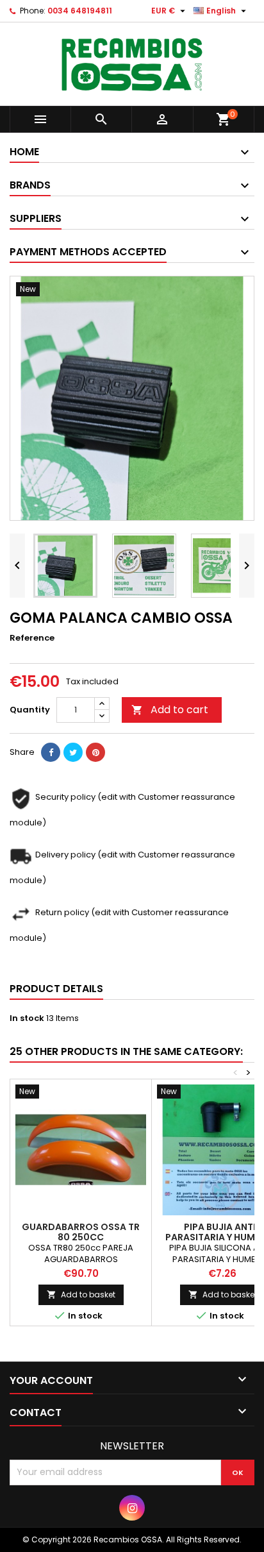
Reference (32, 638)
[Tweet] (73, 752)
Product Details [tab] (56, 988)
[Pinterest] (95, 752)
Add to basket (81, 1294)
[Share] (50, 752)
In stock (27, 1018)
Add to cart (169, 709)
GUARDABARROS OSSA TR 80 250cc (81, 1232)
